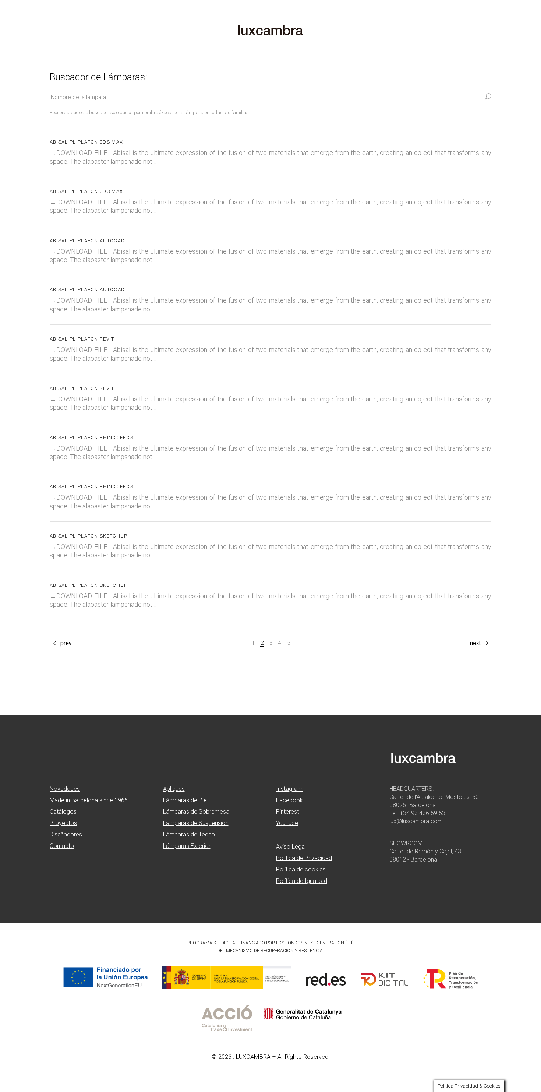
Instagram (289, 788)
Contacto (62, 845)
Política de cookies (301, 869)
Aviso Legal (291, 846)
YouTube (287, 823)
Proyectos (63, 823)
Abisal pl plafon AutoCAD (87, 240)
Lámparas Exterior (187, 845)
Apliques (174, 788)
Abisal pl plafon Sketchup (89, 536)
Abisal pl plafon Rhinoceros (92, 437)
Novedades (65, 788)
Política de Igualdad (301, 880)
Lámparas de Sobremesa (196, 811)
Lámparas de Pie (185, 800)
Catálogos (63, 811)
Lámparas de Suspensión (196, 823)
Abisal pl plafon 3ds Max (86, 142)
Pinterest (287, 811)
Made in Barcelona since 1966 (89, 800)
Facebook (289, 800)
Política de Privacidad (304, 858)
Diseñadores (66, 834)
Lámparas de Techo (189, 834)
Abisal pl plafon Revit (82, 339)
